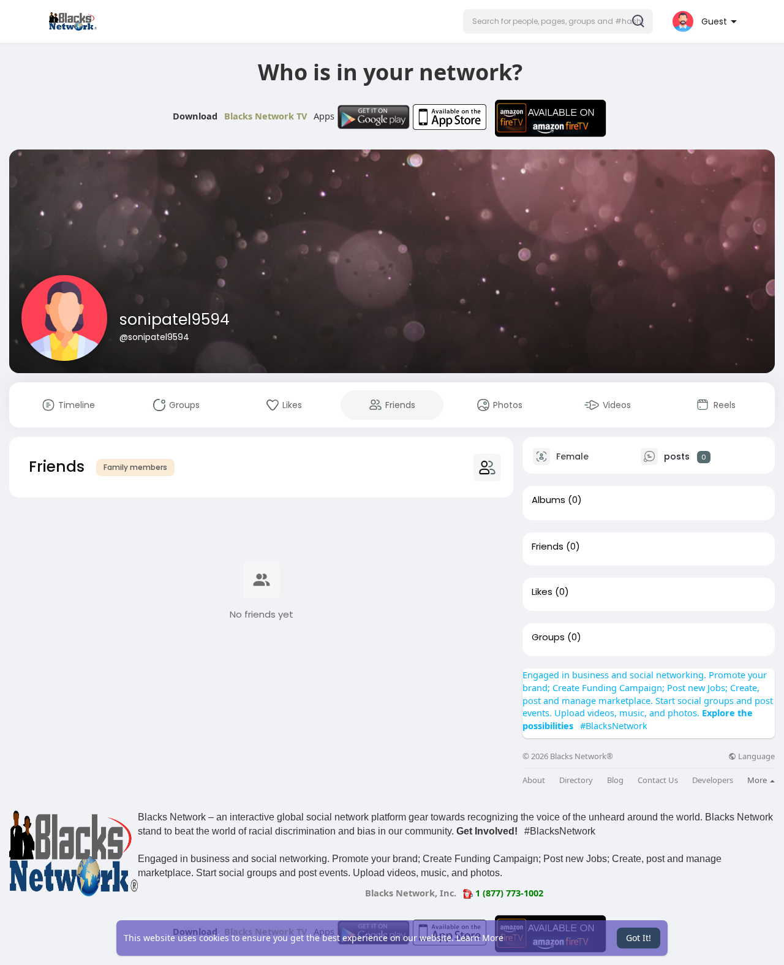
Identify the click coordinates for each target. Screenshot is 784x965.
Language (755, 756)
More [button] (758, 779)
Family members (135, 467)
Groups (548, 637)
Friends (548, 546)
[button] (558, 21)
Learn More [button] (479, 938)
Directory (576, 780)
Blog (615, 780)
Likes (542, 592)
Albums (548, 500)
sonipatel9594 (174, 319)
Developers (712, 780)
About (533, 780)
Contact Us (658, 780)
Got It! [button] (638, 938)
